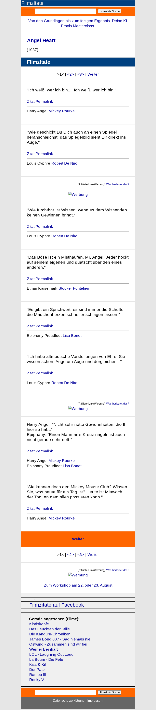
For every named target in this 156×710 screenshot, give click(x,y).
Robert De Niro (64, 163)
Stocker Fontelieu (73, 288)
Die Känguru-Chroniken (49, 634)
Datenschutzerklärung (68, 700)
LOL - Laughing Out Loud (51, 654)
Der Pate (37, 669)
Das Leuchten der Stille (49, 629)
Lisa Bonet (72, 335)
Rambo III (37, 675)
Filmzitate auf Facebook (56, 605)
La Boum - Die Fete (46, 659)
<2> (70, 74)
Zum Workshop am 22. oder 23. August (78, 585)
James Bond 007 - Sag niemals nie (59, 639)
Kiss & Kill (38, 664)
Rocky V (36, 680)
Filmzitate (32, 3)
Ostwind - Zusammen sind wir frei (58, 644)
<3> (80, 74)
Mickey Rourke (62, 111)
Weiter (93, 74)
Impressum (95, 700)
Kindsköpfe (39, 624)
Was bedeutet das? (117, 184)
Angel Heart (41, 40)
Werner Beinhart (43, 649)
